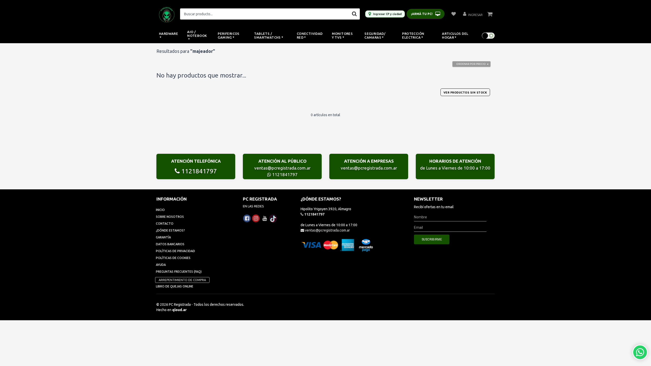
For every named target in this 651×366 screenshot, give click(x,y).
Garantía (163, 237)
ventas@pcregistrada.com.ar (282, 167)
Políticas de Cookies (173, 258)
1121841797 (198, 171)
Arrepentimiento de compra (182, 280)
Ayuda (161, 264)
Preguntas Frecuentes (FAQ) (179, 271)
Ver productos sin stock (465, 92)
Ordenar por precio (471, 64)
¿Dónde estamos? (170, 230)
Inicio (160, 209)
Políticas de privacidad (175, 251)
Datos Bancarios (170, 244)
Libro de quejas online (174, 286)
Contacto (164, 223)
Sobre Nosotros (170, 216)
